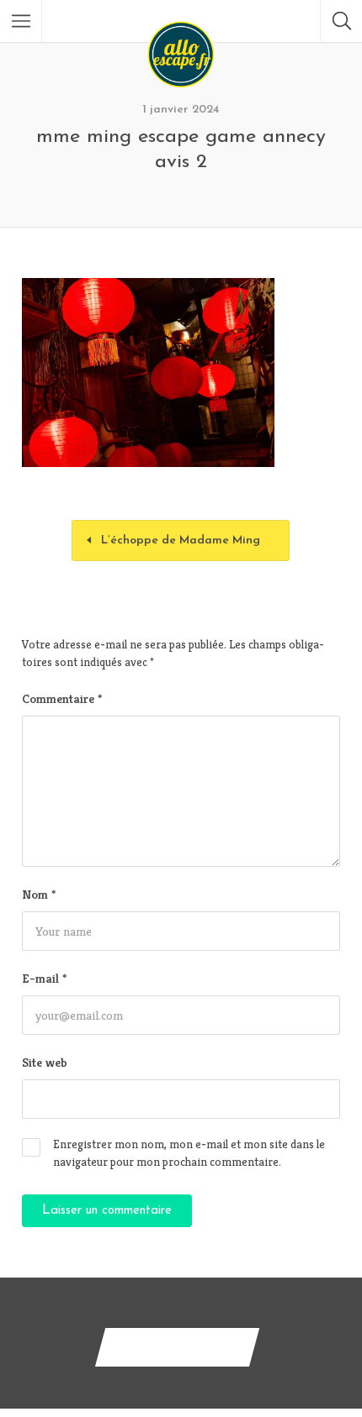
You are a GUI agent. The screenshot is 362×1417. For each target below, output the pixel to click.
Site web (44, 1062)
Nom (39, 894)
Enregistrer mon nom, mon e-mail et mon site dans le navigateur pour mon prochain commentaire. (189, 1152)
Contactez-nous (177, 1347)
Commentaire (62, 698)
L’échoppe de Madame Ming (180, 540)
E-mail (44, 978)
